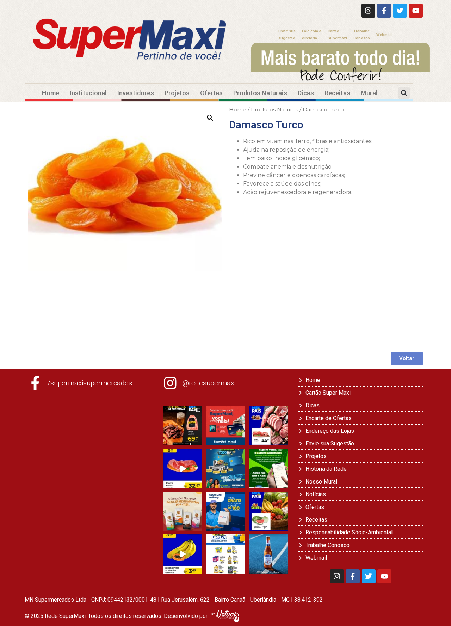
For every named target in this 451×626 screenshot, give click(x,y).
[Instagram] (368, 11)
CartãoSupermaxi (337, 35)
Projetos (177, 93)
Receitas (337, 93)
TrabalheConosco (361, 35)
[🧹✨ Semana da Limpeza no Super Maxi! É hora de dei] (225, 553)
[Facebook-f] (384, 11)
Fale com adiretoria (311, 35)
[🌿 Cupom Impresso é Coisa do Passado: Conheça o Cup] (268, 468)
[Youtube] (416, 11)
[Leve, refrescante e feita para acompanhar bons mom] (268, 553)
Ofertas (211, 93)
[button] (404, 93)
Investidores (135, 93)
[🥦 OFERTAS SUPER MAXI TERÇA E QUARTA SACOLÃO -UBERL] (268, 511)
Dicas (306, 93)
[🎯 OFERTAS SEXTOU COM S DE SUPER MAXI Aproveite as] (182, 425)
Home (50, 93)
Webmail (384, 34)
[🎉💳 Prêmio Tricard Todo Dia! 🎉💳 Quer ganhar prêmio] (225, 468)
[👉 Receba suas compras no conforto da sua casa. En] (225, 511)
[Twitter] (400, 11)
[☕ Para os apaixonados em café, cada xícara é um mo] (182, 511)
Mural (369, 93)
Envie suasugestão (287, 35)
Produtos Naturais (260, 93)
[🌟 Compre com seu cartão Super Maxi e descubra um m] (225, 425)
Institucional (88, 93)
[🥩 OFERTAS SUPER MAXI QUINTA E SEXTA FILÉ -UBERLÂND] (268, 425)
